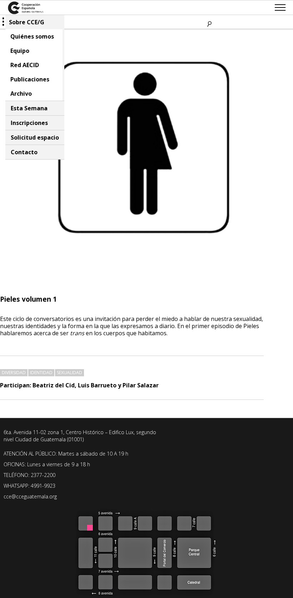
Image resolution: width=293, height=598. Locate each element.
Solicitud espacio (35, 137)
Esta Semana (29, 108)
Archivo (21, 93)
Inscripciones (29, 123)
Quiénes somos (32, 36)
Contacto (24, 152)
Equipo (19, 51)
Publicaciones (29, 79)
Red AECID (24, 65)
